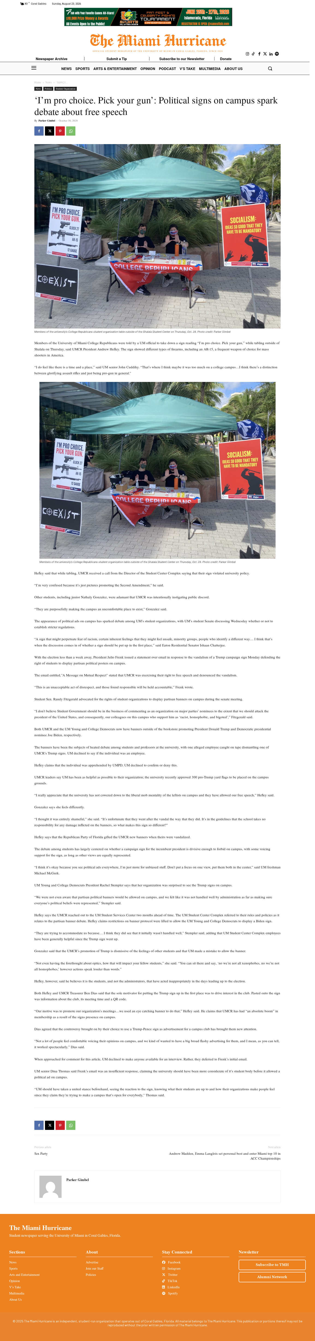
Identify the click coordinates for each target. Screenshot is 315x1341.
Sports (13, 1268)
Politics (48, 88)
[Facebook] (259, 54)
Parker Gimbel (47, 120)
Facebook (174, 1262)
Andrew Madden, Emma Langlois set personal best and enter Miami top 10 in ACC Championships (225, 1156)
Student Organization (65, 88)
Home (37, 82)
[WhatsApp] (70, 131)
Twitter (172, 1274)
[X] (49, 131)
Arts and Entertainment (24, 1274)
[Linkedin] (271, 54)
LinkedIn (173, 1287)
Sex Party (41, 1153)
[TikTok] (253, 54)
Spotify (172, 1293)
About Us (15, 1299)
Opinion (14, 1281)
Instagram (174, 1268)
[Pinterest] (60, 131)
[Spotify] (277, 54)
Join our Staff (94, 1268)
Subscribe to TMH (272, 1265)
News (48, 82)
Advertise (92, 1262)
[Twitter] (265, 54)
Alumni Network (272, 1277)
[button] (270, 68)
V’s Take (15, 1287)
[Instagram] (248, 54)
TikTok (172, 1281)
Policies (91, 1274)
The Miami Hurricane (40, 1227)
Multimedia (16, 1293)
